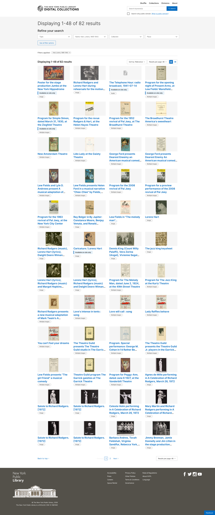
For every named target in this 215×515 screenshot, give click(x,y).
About (174, 3)
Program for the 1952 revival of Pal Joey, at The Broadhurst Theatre (124, 121)
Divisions (165, 3)
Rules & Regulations (150, 473)
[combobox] (147, 8)
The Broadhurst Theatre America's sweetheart (159, 120)
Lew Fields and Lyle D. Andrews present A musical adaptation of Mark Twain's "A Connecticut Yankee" (50, 192)
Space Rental (112, 483)
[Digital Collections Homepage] (58, 8)
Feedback (209, 513)
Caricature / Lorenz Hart (87, 248)
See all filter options (47, 43)
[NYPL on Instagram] (194, 474)
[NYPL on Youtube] (199, 474)
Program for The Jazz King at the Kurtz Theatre (161, 282)
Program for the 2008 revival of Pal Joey (122, 187)
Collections (154, 3)
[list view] (175, 62)
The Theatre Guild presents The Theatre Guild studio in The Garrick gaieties (89, 348)
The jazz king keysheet (158, 248)
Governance (129, 483)
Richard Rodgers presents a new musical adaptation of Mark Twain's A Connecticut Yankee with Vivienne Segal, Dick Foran (53, 318)
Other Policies (130, 476)
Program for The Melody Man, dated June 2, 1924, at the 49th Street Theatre (124, 283)
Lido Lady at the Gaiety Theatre (87, 155)
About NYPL (147, 476)
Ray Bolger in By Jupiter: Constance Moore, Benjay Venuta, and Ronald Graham (88, 221)
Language (146, 480)
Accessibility (111, 473)
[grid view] (171, 62)
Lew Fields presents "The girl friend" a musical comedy (52, 378)
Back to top (43, 458)
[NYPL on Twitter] (189, 474)
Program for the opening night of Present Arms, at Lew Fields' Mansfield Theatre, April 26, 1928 (159, 87)
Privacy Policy (130, 473)
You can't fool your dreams (53, 343)
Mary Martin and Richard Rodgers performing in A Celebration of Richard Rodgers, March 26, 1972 (160, 411)
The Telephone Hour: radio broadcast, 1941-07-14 (125, 84)
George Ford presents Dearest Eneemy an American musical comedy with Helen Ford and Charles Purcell (125, 160)
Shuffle (143, 3)
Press (109, 476)
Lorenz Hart (152, 216)
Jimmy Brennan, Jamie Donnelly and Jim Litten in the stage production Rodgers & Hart (160, 442)
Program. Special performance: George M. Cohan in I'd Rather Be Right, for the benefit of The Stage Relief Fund (125, 350)
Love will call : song (120, 311)
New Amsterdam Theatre (52, 153)
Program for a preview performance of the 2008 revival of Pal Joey (160, 188)
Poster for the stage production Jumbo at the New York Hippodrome (52, 86)
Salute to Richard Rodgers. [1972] (53, 408)
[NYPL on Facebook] (184, 474)
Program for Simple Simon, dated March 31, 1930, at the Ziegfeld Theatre (53, 121)
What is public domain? (160, 14)
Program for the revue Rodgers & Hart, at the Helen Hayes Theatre (86, 121)
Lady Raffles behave (157, 311)
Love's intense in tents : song (87, 313)
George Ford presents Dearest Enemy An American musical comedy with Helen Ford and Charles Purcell (161, 160)
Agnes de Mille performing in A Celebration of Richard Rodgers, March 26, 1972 (161, 378)
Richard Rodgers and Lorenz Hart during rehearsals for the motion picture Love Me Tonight (88, 87)
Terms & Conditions (132, 480)
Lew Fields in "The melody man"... (124, 218)
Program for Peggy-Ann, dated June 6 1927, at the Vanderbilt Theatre (124, 378)
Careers (110, 480)
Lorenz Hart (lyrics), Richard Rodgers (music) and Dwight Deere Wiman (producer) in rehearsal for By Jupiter (89, 287)
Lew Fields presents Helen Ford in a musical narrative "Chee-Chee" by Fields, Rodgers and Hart (89, 190)
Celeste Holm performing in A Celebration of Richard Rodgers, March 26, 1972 (125, 409)
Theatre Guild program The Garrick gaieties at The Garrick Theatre (89, 378)
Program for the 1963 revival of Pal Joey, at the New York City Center (52, 220)
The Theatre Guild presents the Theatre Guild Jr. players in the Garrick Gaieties (161, 348)
